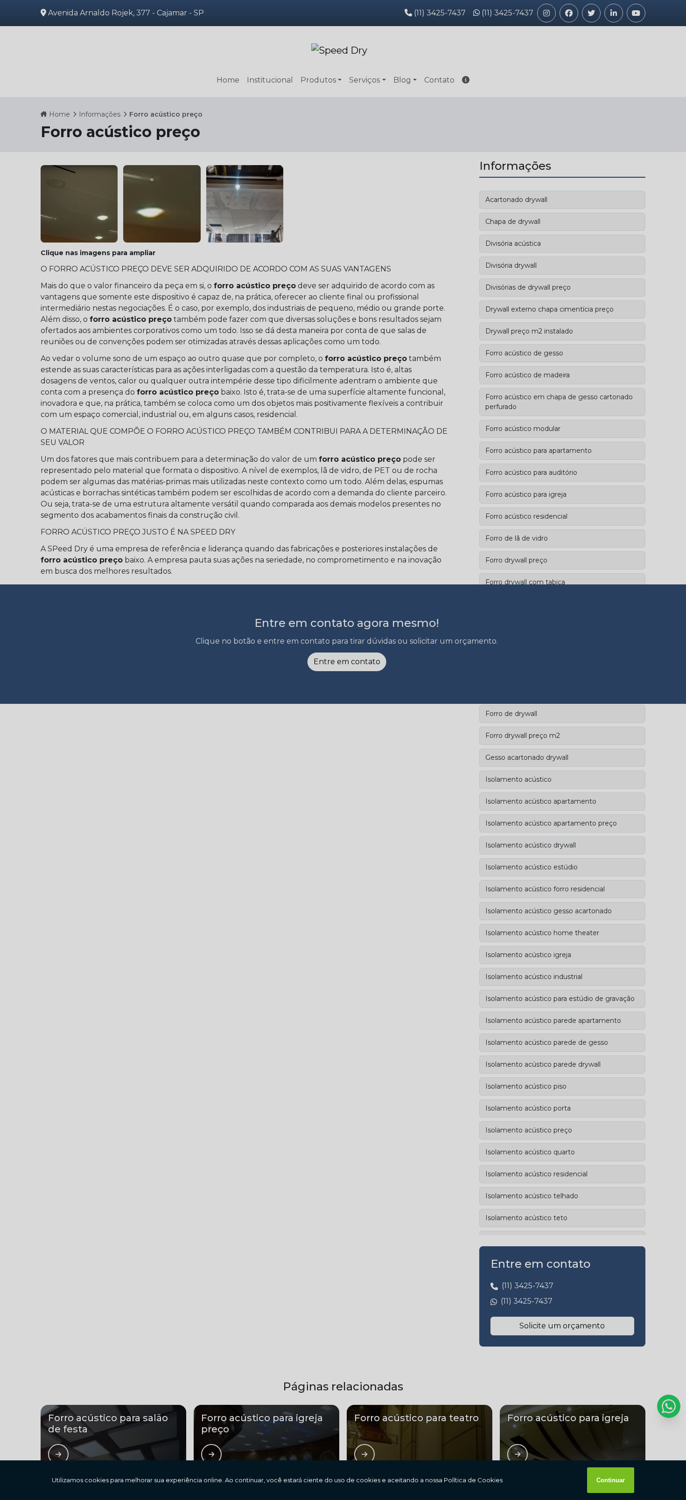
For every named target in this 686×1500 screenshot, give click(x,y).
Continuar (610, 1480)
